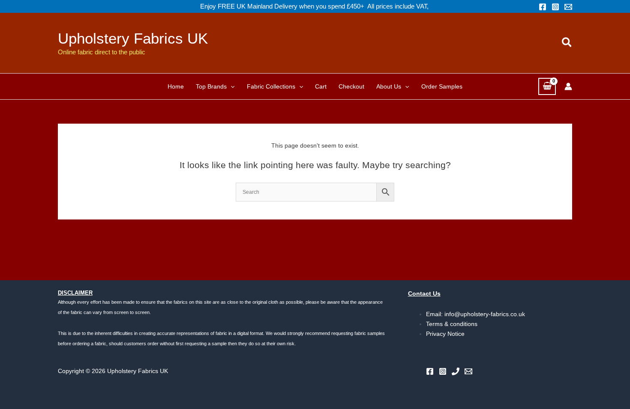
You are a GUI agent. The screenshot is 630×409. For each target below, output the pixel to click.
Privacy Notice (445, 333)
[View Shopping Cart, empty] (547, 86)
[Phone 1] (455, 371)
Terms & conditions (451, 323)
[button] (567, 43)
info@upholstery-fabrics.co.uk (484, 314)
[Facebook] (542, 7)
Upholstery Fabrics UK (133, 38)
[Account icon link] (568, 86)
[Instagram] (555, 7)
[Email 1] (568, 7)
